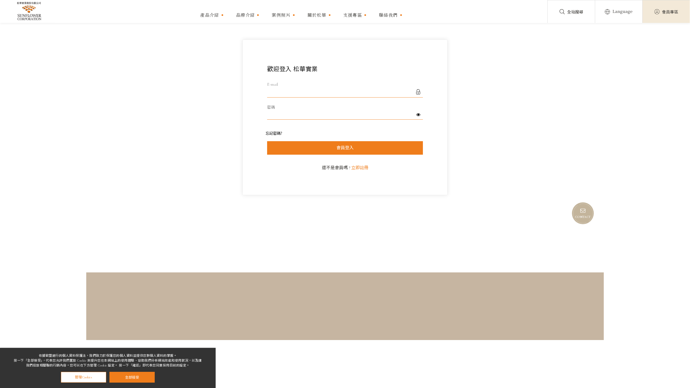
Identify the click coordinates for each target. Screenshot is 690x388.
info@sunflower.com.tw (353, 319)
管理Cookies (83, 377)
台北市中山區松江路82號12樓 (198, 319)
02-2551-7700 (182, 325)
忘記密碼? (273, 133)
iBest (527, 330)
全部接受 (132, 377)
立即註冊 (359, 168)
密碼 (271, 107)
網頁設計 (511, 330)
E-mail (272, 84)
